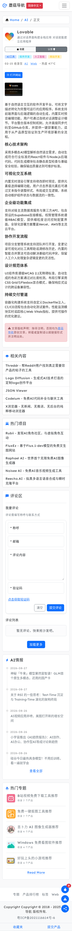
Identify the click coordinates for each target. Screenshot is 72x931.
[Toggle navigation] (64, 5)
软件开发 (25, 56)
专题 (16, 894)
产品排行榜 (31, 894)
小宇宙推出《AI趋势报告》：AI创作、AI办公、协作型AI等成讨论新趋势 (36, 739)
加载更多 (36, 644)
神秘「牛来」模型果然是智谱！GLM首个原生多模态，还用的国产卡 (37, 675)
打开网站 (15, 75)
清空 (40, 608)
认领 (50, 49)
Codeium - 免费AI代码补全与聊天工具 (34, 398)
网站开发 (55, 56)
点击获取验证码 (19, 599)
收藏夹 (18, 927)
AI (26, 20)
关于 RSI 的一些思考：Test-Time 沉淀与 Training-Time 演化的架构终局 (37, 697)
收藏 (21, 49)
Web (34, 63)
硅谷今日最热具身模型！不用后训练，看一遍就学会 (37, 760)
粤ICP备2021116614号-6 (36, 918)
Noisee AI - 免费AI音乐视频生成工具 (34, 471)
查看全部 (36, 771)
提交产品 (53, 927)
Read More (36, 872)
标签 (45, 894)
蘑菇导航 (16, 5)
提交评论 (55, 608)
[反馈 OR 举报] (65, 899)
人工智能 (40, 56)
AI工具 (11, 56)
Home (14, 20)
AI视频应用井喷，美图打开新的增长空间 (37, 718)
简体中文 (33, 5)
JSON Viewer (16, 390)
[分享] (65, 909)
